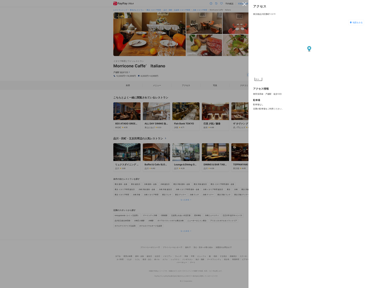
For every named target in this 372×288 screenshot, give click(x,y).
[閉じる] (244, 4)
